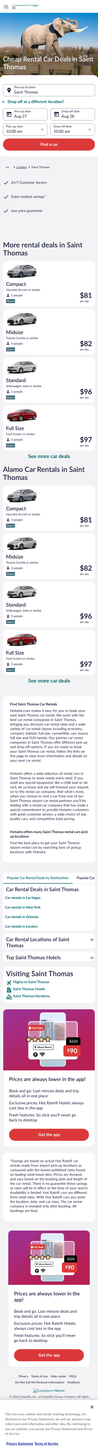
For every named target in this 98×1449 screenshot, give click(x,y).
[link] (49, 983)
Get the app (49, 1135)
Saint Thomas (26, 92)
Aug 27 (20, 116)
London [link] (22, 167)
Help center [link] (58, 1376)
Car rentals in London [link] (21, 926)
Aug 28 (68, 116)
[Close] (91, 1407)
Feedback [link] (73, 1382)
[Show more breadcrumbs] (7, 167)
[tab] (38, 878)
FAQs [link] (72, 1376)
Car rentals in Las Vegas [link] (22, 898)
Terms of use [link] (39, 1376)
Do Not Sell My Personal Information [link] (39, 1382)
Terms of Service (46, 1443)
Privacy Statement (19, 1443)
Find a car (49, 145)
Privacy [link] (23, 1376)
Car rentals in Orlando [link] (21, 917)
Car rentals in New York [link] (22, 907)
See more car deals (49, 456)
